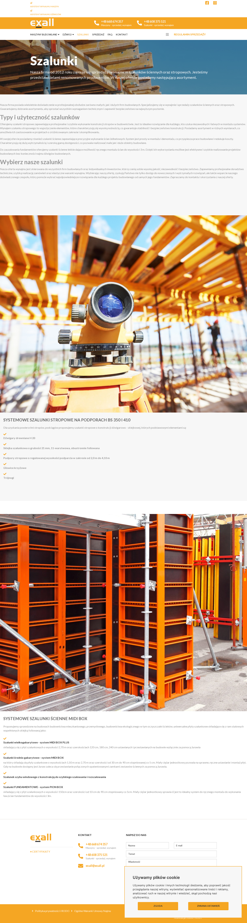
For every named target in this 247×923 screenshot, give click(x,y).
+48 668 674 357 (112, 21)
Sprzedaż (98, 34)
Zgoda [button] (158, 905)
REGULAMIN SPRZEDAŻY (190, 34)
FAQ (110, 34)
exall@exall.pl (95, 865)
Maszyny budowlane (43, 34)
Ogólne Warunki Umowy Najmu (92, 910)
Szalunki (83, 34)
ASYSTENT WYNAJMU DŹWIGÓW (45, 14)
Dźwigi (67, 34)
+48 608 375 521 (155, 21)
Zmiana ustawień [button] (208, 905)
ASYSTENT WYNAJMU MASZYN (44, 6)
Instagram (215, 3)
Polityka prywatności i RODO (52, 910)
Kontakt (122, 34)
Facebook (207, 3)
